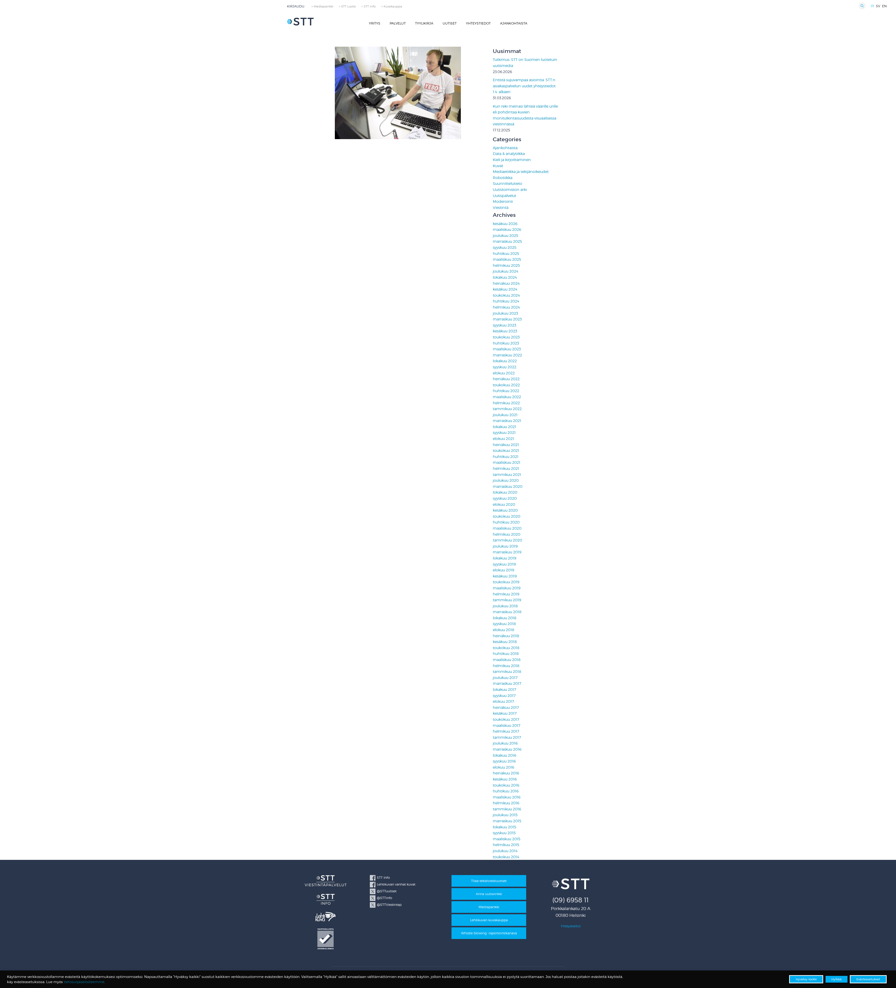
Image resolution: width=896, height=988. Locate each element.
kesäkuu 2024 (505, 289)
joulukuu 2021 (505, 415)
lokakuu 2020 (505, 492)
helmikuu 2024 (506, 307)
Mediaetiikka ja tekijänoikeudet (521, 171)
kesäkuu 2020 (505, 510)
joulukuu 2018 (505, 606)
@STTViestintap (389, 905)
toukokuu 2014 (506, 857)
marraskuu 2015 (507, 821)
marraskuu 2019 (507, 552)
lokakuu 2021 (504, 427)
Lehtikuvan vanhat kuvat (396, 884)
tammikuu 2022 (507, 409)
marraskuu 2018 (507, 612)
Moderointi (503, 201)
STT (300, 21)
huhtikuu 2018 (506, 653)
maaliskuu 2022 (507, 397)
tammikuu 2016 (507, 809)
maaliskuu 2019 (507, 588)
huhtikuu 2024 (506, 301)
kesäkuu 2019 (505, 576)
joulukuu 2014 (505, 851)
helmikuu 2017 (506, 731)
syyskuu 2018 (504, 624)
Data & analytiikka (509, 153)
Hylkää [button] (836, 979)
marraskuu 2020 (507, 486)
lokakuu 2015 (504, 827)
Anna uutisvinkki (489, 894)
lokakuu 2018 (504, 618)
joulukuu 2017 (505, 677)
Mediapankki (489, 907)
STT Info (383, 877)
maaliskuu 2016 (507, 797)
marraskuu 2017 (507, 683)
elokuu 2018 (503, 630)
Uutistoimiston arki (510, 189)
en (884, 6)
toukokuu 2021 (506, 450)
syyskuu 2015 (504, 833)
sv (878, 6)
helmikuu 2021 (506, 468)
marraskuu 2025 (507, 241)
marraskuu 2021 (507, 420)
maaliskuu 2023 (507, 349)
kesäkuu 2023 (505, 331)
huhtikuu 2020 (506, 522)
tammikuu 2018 (507, 671)
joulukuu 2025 (505, 235)
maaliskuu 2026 (507, 229)
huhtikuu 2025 (506, 253)
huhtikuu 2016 (506, 791)
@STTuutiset (386, 891)
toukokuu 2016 (506, 785)
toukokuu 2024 (506, 295)
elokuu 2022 (504, 373)
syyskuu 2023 (504, 325)
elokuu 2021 (503, 438)
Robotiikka (502, 178)
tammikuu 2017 (507, 737)
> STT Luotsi (347, 6)
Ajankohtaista (513, 23)
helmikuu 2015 (506, 845)
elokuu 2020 (504, 504)
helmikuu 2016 (506, 803)
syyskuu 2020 (505, 498)
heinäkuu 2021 (506, 445)
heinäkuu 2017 (506, 707)
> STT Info (368, 6)
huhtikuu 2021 (505, 456)
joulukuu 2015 (505, 815)
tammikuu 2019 (507, 600)
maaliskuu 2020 (507, 528)
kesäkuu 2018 (505, 642)
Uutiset (450, 23)
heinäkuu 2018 (506, 636)
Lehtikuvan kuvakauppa (489, 920)
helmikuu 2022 (506, 403)
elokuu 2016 (503, 767)
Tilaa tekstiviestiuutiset (489, 881)
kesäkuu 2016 (505, 779)
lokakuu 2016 (504, 755)
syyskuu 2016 (504, 761)
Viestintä (500, 207)
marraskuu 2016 (507, 749)
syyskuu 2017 (504, 695)
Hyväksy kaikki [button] (806, 979)
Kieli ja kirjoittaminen (512, 160)
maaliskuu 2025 (507, 259)
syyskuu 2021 (504, 432)
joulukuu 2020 (506, 480)
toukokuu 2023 (506, 337)
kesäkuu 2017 (505, 713)
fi (872, 6)
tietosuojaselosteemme (84, 982)
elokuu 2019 (503, 570)
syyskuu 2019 (504, 564)
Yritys (374, 23)
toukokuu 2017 (506, 719)
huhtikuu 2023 (506, 343)
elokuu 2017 (503, 701)
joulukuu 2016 (505, 743)
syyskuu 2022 (504, 367)
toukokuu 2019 (506, 582)
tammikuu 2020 (507, 540)
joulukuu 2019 (505, 546)
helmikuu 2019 (506, 594)
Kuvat (498, 166)
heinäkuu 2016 (506, 773)
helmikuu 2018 (506, 666)
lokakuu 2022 (505, 361)
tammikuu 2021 (507, 474)
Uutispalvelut (504, 195)
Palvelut (398, 23)
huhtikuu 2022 (506, 391)
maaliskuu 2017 (506, 725)
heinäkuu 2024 (506, 283)
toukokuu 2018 (506, 648)
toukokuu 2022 (506, 385)
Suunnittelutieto (507, 183)
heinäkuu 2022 (506, 379)
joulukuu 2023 (505, 313)
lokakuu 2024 (505, 277)
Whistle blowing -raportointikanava (489, 933)
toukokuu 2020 (506, 516)
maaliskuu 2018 (507, 659)
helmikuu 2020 (506, 534)
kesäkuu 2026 (505, 224)
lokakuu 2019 (504, 558)
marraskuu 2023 (507, 319)
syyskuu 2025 (504, 247)
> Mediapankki (322, 6)
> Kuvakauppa (391, 6)
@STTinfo (384, 898)
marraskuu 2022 (507, 355)
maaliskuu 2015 (506, 839)
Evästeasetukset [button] (868, 979)
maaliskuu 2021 (506, 462)
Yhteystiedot (478, 23)
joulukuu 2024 (505, 271)
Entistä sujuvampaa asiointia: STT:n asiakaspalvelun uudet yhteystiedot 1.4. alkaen (524, 86)
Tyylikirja (424, 23)
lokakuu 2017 (504, 689)
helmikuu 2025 (506, 265)
